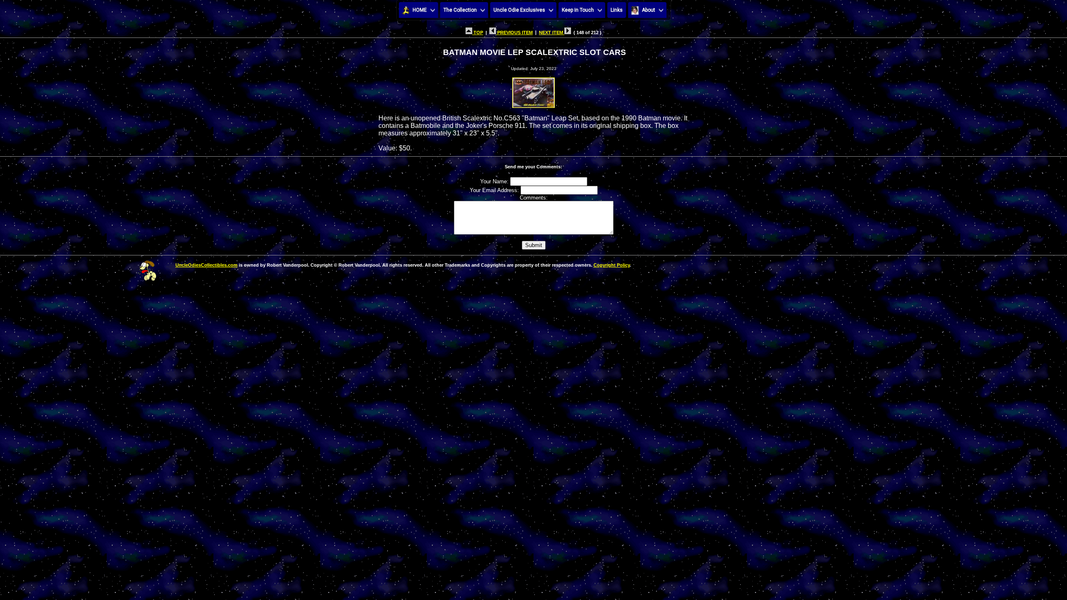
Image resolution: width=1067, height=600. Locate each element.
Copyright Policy (612, 265)
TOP (477, 32)
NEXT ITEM (551, 32)
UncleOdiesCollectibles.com (206, 265)
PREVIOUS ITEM (514, 32)
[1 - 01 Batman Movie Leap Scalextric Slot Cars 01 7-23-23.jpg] (533, 90)
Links (617, 10)
